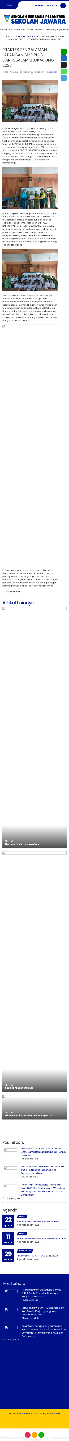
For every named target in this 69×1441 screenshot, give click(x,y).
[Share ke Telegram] (64, 78)
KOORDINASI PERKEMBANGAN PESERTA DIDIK (41, 1238)
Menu (9, 5)
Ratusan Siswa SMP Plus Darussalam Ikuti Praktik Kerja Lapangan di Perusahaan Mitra (42, 1170)
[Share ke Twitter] (64, 65)
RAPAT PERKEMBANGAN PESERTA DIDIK (38, 1221)
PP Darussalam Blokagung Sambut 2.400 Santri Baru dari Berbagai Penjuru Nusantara (43, 1152)
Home (21, 36)
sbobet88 (34, 1440)
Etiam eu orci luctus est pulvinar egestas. (29, 1115)
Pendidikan (33, 36)
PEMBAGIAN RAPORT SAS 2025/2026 (37, 1255)
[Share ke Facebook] (64, 58)
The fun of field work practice (22, 844)
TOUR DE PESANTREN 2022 (19, 1088)
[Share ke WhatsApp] (64, 71)
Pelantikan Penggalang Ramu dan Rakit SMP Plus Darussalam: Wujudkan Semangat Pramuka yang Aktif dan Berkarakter (43, 1189)
